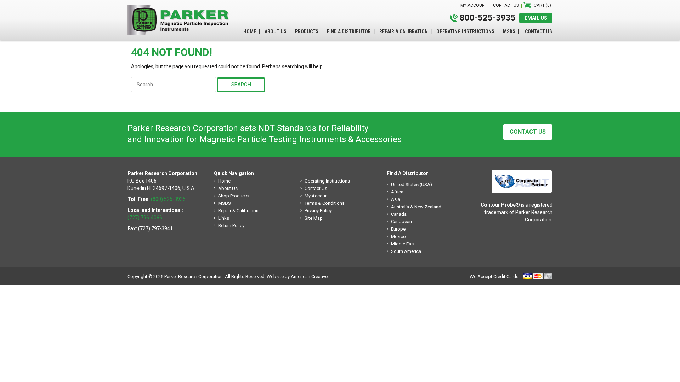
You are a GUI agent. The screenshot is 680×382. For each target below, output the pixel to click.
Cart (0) (542, 5)
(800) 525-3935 (168, 199)
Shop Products (233, 195)
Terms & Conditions (325, 203)
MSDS (224, 203)
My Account (317, 195)
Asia (395, 199)
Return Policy (231, 225)
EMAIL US (536, 18)
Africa (397, 192)
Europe (398, 229)
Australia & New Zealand (416, 206)
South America (406, 251)
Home (224, 181)
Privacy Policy (318, 210)
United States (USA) (411, 184)
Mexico (398, 236)
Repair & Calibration (238, 210)
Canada (399, 214)
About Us (228, 188)
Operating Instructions (327, 181)
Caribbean (401, 221)
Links (223, 218)
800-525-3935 (488, 18)
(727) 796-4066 (145, 217)
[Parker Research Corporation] (181, 8)
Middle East (403, 244)
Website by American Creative (297, 276)
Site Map (314, 218)
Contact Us (528, 131)
